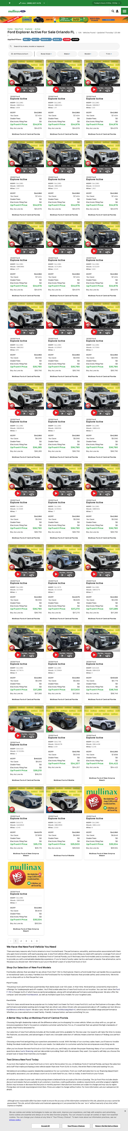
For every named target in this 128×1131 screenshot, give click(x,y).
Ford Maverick (32, 995)
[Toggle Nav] (124, 11)
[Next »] (37, 941)
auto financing (27, 1051)
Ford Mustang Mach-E (66, 1010)
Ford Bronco (12, 1010)
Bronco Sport (25, 1010)
